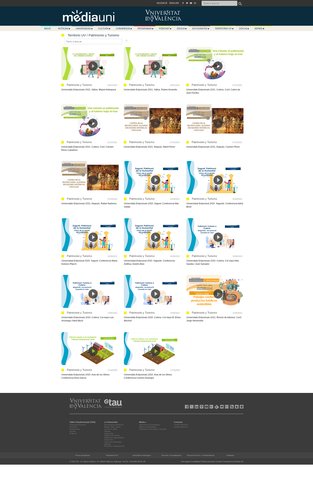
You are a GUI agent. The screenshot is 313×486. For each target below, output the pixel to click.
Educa (182, 28)
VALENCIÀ (161, 3)
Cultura (104, 28)
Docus (244, 28)
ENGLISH (174, 3)
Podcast (165, 28)
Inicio (47, 28)
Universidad (84, 28)
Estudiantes (200, 28)
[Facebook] (183, 3)
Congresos (124, 28)
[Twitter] (187, 3)
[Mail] (195, 3)
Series (259, 28)
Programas (145, 28)
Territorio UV (224, 28)
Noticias (64, 28)
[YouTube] (191, 3)
